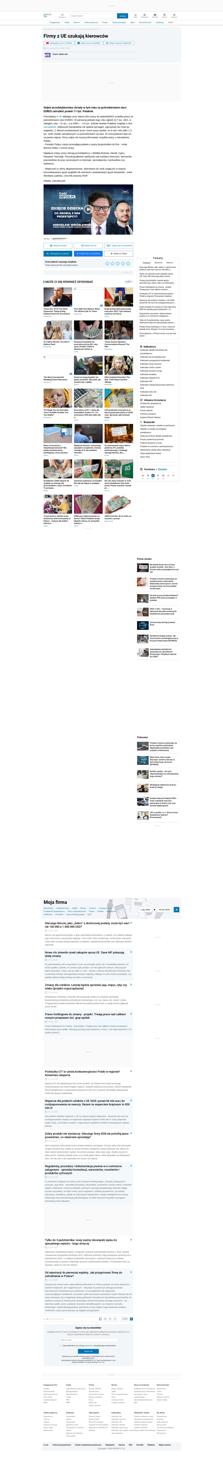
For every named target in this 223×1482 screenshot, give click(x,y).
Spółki (74, 908)
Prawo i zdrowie (94, 1405)
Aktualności (70, 29)
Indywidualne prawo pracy (75, 1389)
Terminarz (149, 469)
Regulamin (110, 1445)
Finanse (92, 908)
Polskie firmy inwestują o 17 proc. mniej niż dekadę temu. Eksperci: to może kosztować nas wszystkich (157, 328)
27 (158, 476)
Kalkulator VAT (146, 381)
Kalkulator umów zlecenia (150, 364)
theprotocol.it (161, 1430)
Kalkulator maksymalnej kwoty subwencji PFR (157, 386)
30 (173, 476)
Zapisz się (88, 1351)
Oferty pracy (161, 1433)
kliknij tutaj (101, 1362)
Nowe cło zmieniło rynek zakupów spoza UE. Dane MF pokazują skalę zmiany (156, 275)
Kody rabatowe (162, 1422)
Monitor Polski (94, 1419)
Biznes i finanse (117, 1389)
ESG (90, 914)
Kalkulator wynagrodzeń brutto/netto (155, 360)
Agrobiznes (111, 911)
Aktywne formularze (155, 400)
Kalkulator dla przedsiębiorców (153, 357)
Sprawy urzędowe (95, 1397)
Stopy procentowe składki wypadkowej (156, 436)
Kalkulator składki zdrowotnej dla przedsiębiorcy (153, 351)
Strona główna (49, 29)
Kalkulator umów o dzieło (150, 367)
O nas (46, 1445)
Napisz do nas (90, 246)
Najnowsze (158, 263)
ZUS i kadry (48, 1397)
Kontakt (139, 1445)
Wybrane (169, 263)
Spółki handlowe (147, 407)
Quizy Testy (145, 457)
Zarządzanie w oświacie (75, 1427)
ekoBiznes (48, 914)
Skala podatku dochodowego (144, 1430)
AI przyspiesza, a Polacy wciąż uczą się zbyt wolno (157, 334)
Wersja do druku (60, 246)
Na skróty (161, 1413)
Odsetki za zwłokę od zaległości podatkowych (153, 430)
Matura (68, 1430)
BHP (67, 1400)
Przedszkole (70, 1416)
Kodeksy (92, 1430)
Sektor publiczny (91, 22)
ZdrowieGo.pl (162, 1416)
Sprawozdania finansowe (143, 1400)
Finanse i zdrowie (118, 1402)
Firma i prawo (144, 558)
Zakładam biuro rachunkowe (144, 1389)
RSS (130, 1445)
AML (136, 1402)
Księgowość (55, 22)
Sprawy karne (94, 1391)
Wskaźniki (149, 422)
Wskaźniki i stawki (141, 1413)
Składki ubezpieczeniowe (143, 1422)
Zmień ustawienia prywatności (88, 1445)
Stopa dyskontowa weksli (150, 453)
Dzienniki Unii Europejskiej (98, 1425)
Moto (132, 22)
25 (148, 476)
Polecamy (142, 737)
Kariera (122, 1445)
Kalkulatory (150, 346)
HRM (68, 1402)
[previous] (100, 1319)
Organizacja (48, 1416)
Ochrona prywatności (61, 1445)
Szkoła (68, 1419)
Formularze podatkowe (165, 1427)
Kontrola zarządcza (148, 414)
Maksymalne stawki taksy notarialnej (155, 450)
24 (143, 476)
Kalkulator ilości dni (148, 392)
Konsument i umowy (96, 1394)
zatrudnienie (50, 127)
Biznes (77, 22)
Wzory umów (161, 1425)
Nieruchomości (145, 22)
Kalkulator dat (146, 395)
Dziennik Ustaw (94, 1416)
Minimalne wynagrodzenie (143, 1419)
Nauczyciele (70, 1422)
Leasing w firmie (105, 908)
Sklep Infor (93, 1402)
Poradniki (59, 914)
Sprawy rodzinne (95, 1389)
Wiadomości (161, 1389)
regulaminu (89, 1345)
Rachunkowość (49, 1391)
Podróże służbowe (141, 1425)
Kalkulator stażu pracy (120, 1427)
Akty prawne (94, 1413)
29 (168, 476)
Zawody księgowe (50, 1400)
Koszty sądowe (146, 410)
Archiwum (160, 1419)
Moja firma (60, 29)
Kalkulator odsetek (118, 1425)
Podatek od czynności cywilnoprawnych (156, 446)
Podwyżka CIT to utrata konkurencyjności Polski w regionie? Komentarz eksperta (156, 295)
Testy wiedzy (70, 1436)
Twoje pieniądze (119, 22)
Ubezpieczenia (71, 1394)
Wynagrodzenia (72, 1391)
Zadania (47, 1422)
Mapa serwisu (165, 1445)
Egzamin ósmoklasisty (74, 1433)
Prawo (105, 22)
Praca (91, 1400)
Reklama (151, 1445)
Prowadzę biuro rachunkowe (144, 1391)
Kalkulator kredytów (148, 374)
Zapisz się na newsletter (122, 246)
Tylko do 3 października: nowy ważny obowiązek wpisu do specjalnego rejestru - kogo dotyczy (157, 321)
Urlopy (68, 1397)
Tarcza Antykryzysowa (75, 914)
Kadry (67, 22)
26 (153, 476)
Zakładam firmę (62, 908)
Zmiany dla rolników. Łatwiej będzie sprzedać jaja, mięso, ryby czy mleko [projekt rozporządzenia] (157, 281)
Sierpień (162, 469)
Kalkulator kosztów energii (151, 371)
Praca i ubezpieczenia (77, 911)
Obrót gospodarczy (51, 1394)
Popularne (146, 263)
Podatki (100, 911)
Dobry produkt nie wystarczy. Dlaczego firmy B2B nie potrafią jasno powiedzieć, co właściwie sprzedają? (157, 308)
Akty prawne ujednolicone (98, 1427)
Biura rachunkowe (141, 1385)
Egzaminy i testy (72, 1425)
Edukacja (160, 22)
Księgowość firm (50, 1385)
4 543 (125, 1319)
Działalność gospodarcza (150, 403)
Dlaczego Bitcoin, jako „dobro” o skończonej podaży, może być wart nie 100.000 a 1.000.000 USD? (157, 268)
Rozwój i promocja (50, 1425)
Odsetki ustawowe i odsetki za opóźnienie (157, 425)
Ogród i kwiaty (162, 1400)
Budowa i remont (163, 1397)
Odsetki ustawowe (141, 1427)
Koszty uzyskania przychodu (152, 439)
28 (163, 476)
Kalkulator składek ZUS (150, 378)
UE (60, 116)
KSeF (170, 22)
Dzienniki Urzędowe (96, 1422)
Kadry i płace (48, 1427)
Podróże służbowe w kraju (151, 443)
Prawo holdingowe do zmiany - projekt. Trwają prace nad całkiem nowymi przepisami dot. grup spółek (155, 288)
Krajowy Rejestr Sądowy (150, 417)
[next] (131, 1319)
